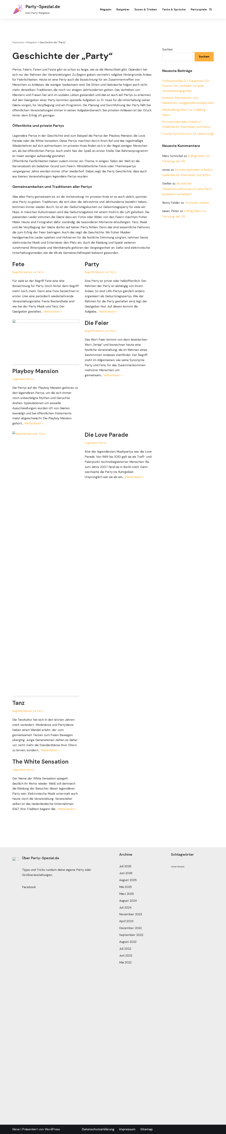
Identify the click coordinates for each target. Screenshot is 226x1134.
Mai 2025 (125, 887)
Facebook (29, 887)
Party (92, 264)
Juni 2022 (125, 955)
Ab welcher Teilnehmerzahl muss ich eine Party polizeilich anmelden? (187, 189)
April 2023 (126, 921)
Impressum (127, 1129)
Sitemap (146, 1129)
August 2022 (127, 942)
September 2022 (131, 935)
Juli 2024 (125, 907)
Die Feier (97, 323)
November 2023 (130, 914)
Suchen (167, 49)
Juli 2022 (125, 949)
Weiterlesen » (52, 311)
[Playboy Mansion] (45, 341)
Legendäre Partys (23, 379)
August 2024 (128, 901)
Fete (18, 264)
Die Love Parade (106, 435)
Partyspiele (199, 9)
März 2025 (126, 894)
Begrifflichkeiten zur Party (28, 272)
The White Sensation (40, 761)
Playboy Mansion (35, 371)
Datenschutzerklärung (98, 1129)
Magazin (105, 9)
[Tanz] (45, 563)
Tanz (18, 703)
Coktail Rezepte (177, 866)
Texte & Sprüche (174, 9)
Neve (16, 1129)
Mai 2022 (125, 962)
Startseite (18, 42)
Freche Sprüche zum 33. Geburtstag (188, 134)
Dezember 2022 (130, 928)
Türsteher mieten (197, 203)
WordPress (52, 1129)
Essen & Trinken (146, 9)
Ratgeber (123, 9)
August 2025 (128, 880)
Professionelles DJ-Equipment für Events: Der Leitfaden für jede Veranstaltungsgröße (185, 86)
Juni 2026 (125, 873)
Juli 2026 (125, 866)
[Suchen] (210, 9)
